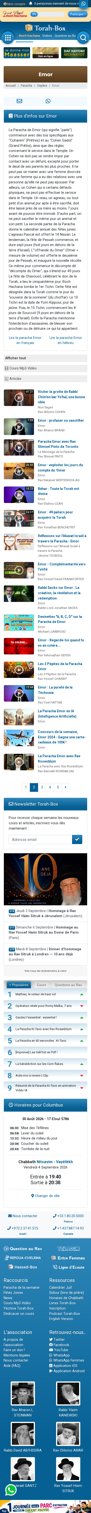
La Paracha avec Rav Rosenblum (60, 766)
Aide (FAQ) (12, 1366)
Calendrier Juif (60, 1288)
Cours (41, 985)
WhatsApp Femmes (68, 1360)
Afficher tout (15, 358)
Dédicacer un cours (19, 1314)
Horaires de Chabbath (66, 1298)
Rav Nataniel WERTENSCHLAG (59, 480)
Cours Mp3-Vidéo (23, 368)
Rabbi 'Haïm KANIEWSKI (68, 1412)
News (8, 1298)
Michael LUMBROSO (52, 631)
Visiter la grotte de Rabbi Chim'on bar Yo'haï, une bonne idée (61, 397)
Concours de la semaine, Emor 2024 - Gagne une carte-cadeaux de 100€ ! (62, 737)
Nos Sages (45, 407)
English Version (61, 1319)
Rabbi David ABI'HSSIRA (23, 1450)
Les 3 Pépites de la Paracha (57, 674)
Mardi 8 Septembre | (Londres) (45, 954)
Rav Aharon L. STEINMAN (23, 1412)
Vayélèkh (64, 1162)
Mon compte (16, 4)
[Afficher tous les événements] (30, 3)
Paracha (26, 85)
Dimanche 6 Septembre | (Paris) (44, 932)
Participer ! (77, 14)
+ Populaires (18, 985)
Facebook (61, 1345)
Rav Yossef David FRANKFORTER (61, 579)
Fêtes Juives (13, 1293)
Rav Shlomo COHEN (51, 412)
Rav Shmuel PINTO (50, 456)
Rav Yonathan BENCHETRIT (56, 527)
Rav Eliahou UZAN (50, 503)
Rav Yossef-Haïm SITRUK (68, 1488)
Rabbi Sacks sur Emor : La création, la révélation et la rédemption (59, 593)
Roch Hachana (29, 35)
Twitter (59, 1340)
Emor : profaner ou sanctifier (61, 420)
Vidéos (47, 35)
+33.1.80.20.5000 (70, 1216)
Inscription (57, 1308)
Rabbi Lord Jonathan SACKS (57, 608)
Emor (41, 425)
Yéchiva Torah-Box (18, 1308)
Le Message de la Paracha (56, 452)
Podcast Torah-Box (64, 1314)
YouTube (60, 1350)
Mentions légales (17, 1355)
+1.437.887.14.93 (70, 1228)
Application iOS (64, 1366)
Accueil (11, 85)
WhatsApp (61, 1355)
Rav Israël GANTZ (23, 1486)
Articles (15, 379)
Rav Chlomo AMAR (68, 1450)
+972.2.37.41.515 (25, 1228)
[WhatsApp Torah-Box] (83, 4)
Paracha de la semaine (22, 1288)
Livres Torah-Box (62, 1303)
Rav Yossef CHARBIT (52, 679)
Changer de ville (47, 1196)
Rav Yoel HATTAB (50, 702)
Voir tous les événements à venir (45, 971)
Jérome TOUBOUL (50, 555)
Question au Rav (66, 35)
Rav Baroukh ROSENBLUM (56, 771)
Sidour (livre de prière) (66, 1293)
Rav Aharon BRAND (51, 430)
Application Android (69, 1371)
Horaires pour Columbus (38, 1105)
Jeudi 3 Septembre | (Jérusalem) (45, 913)
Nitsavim (45, 1162)
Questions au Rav (68, 985)
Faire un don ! (14, 1350)
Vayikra (42, 85)
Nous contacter (25, 1216)
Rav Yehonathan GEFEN (54, 655)
